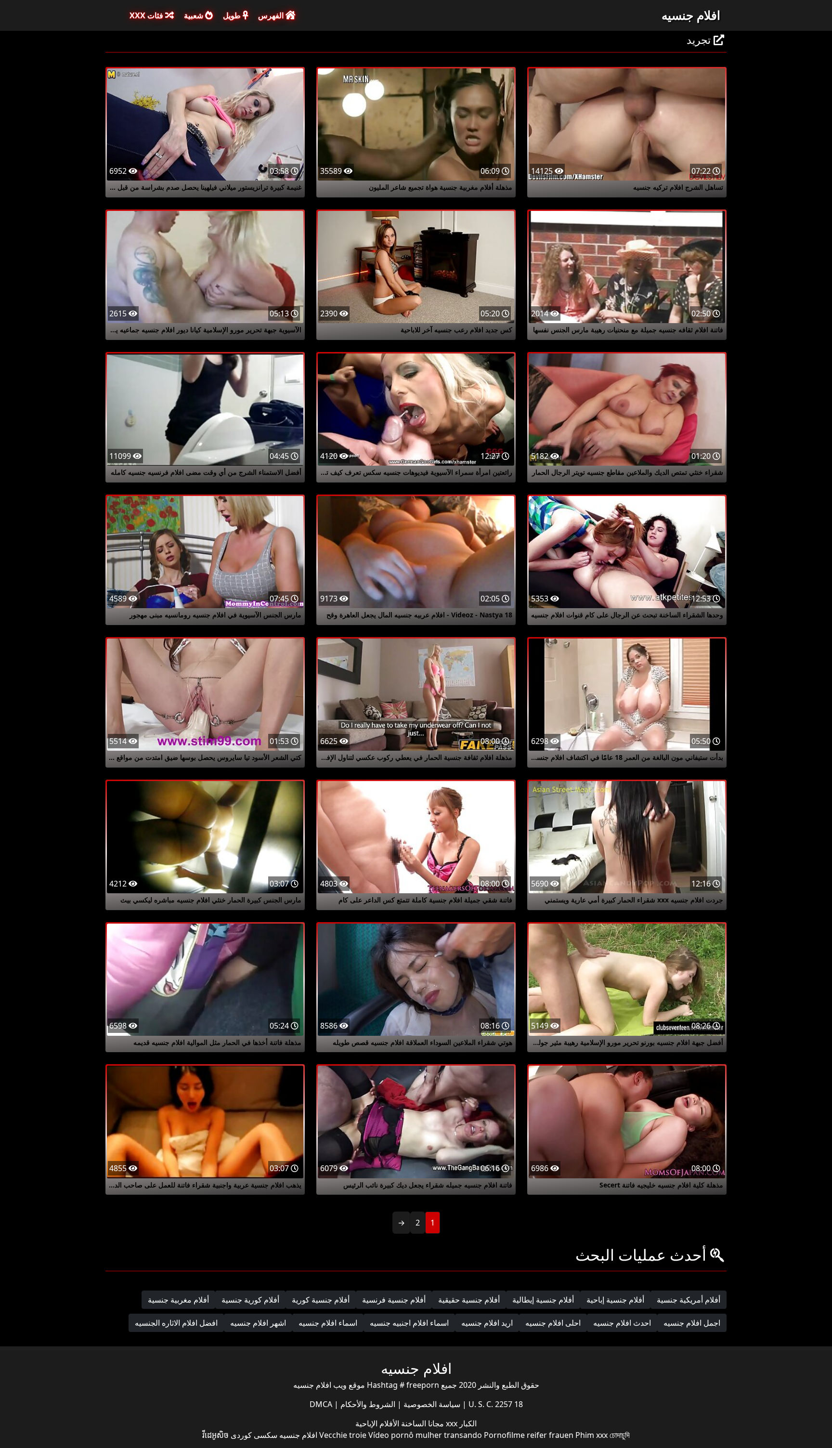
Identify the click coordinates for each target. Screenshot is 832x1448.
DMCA (321, 1404)
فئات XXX (147, 15)
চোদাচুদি (620, 1435)
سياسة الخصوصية (431, 1404)
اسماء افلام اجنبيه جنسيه (409, 1323)
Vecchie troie (342, 1435)
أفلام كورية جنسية (250, 1299)
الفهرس (272, 15)
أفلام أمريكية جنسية (688, 1299)
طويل (233, 15)
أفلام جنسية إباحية (615, 1299)
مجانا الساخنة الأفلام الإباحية (399, 1423)
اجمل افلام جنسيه (691, 1323)
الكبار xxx (460, 1423)
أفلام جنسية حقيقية (469, 1299)
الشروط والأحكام (366, 1404)
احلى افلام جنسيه (553, 1323)
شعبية (194, 15)
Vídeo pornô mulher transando (425, 1435)
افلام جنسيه (691, 15)
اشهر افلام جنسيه (258, 1323)
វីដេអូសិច (215, 1435)
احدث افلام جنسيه (622, 1323)
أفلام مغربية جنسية (178, 1299)
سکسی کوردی (254, 1435)
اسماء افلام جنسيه (328, 1323)
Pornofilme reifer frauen (528, 1435)
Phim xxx (591, 1435)
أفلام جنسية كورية (321, 1299)
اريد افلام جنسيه (487, 1323)
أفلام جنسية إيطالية (543, 1299)
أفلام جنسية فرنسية (394, 1299)
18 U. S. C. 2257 (495, 1404)
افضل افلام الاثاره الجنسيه (176, 1323)
